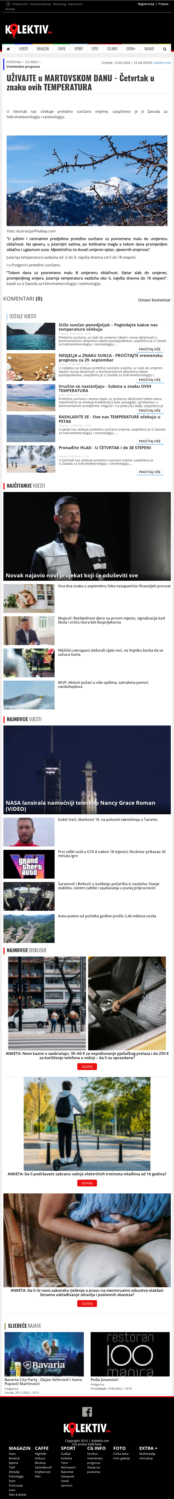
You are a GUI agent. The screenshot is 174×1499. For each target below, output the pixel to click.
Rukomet (67, 1472)
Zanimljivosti (43, 1467)
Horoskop (146, 1458)
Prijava (163, 4)
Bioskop (40, 1463)
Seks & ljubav (18, 1494)
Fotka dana (120, 1454)
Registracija (146, 4)
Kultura (40, 1458)
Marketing (59, 4)
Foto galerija (121, 1458)
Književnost (43, 1472)
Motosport (68, 1467)
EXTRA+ (130, 48)
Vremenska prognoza (23, 66)
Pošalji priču (20, 4)
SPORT (79, 48)
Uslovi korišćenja (40, 4)
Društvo (92, 1454)
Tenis (64, 1463)
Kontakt (10, 9)
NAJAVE (149, 48)
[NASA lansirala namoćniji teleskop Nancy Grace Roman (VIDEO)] (87, 769)
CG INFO (112, 48)
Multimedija (147, 1454)
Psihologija (16, 1476)
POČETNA (14, 62)
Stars (12, 1454)
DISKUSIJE (27, 950)
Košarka (66, 1458)
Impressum (75, 4)
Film (38, 1476)
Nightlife (40, 1454)
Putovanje (16, 1485)
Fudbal (65, 1454)
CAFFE (61, 48)
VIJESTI (23, 48)
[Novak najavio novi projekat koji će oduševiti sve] (87, 536)
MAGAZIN (43, 48)
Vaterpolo (67, 1476)
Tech (12, 1467)
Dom (12, 1481)
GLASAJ (87, 1066)
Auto (12, 1490)
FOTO (95, 48)
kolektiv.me (162, 62)
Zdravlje (14, 1472)
